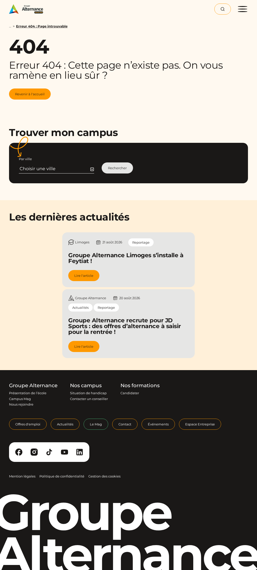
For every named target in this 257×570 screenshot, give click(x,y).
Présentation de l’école (27, 393)
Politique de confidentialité (61, 476)
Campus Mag (20, 399)
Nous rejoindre (21, 404)
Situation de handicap (88, 393)
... (10, 26)
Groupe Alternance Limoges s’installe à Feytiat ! (125, 258)
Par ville (25, 159)
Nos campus (86, 385)
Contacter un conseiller (89, 399)
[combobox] (57, 168)
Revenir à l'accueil (30, 94)
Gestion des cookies (104, 476)
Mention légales (22, 476)
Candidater (129, 393)
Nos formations (140, 385)
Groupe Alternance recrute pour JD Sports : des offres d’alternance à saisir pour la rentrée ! (124, 326)
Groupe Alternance (33, 385)
